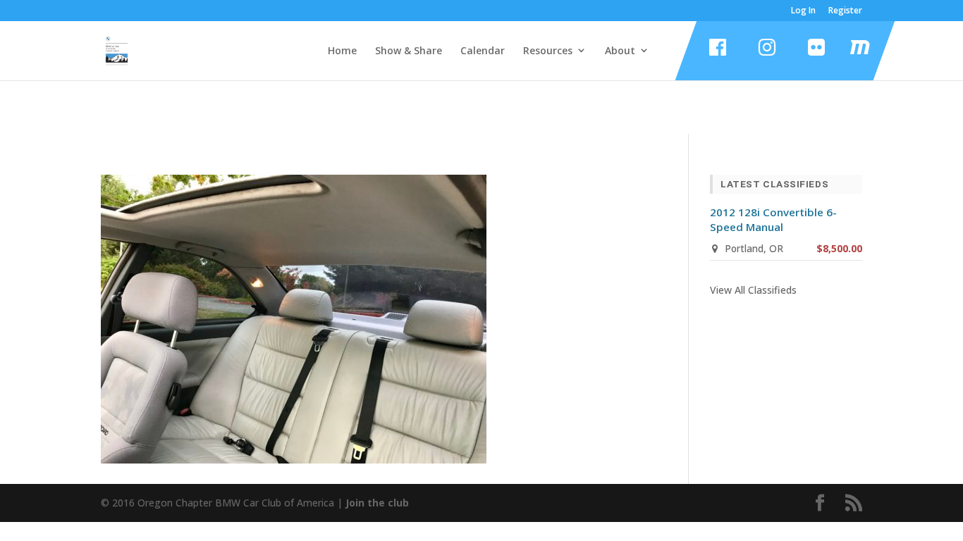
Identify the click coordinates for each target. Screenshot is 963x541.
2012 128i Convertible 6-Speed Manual (773, 219)
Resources (547, 50)
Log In (803, 11)
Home (342, 50)
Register (845, 11)
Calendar (482, 50)
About (620, 50)
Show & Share (408, 50)
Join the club (377, 502)
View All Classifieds (753, 290)
